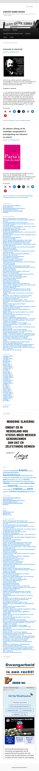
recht (21, 483)
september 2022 (7, 356)
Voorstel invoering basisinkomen (12, 260)
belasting (23, 475)
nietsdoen (16, 483)
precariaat (19, 197)
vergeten (30, 486)
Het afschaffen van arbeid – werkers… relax (15, 299)
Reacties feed (6, 513)
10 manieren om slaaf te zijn (11, 298)
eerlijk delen (29, 477)
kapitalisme (6, 481)
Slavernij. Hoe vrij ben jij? (10, 255)
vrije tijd (10, 489)
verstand (5, 489)
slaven (5, 486)
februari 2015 (6, 372)
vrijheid (17, 488)
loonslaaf (24, 481)
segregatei (25, 197)
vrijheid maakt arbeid (14, 11)
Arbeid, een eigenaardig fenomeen (12, 343)
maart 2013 (6, 388)
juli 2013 (5, 384)
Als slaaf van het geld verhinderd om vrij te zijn (16, 314)
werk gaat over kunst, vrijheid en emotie (13, 33)
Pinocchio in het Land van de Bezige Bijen (15, 276)
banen (16, 473)
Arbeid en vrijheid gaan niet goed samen (14, 317)
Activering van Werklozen (10, 249)
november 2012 (7, 394)
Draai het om (6, 30)
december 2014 (7, 375)
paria (14, 197)
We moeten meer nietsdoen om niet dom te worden (17, 295)
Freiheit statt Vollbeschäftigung (11, 205)
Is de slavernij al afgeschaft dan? (12, 278)
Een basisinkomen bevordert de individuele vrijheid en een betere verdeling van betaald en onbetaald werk (18, 345)
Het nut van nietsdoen (9, 316)
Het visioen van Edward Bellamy (12, 237)
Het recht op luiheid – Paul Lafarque (13, 259)
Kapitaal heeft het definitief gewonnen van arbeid (16, 289)
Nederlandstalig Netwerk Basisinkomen (14, 208)
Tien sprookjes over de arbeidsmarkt (13, 256)
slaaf (32, 483)
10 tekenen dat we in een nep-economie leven (15, 297)
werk (30, 488)
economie (15, 477)
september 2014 (7, 377)
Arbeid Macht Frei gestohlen (11, 257)
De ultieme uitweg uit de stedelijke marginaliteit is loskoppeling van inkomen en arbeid (19, 307)
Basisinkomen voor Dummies (11, 282)
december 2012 (7, 392)
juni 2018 (5, 360)
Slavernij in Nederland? (9, 287)
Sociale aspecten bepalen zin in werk (13, 332)
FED (34, 477)
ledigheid (18, 481)
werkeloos (6, 491)
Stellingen (14, 30)
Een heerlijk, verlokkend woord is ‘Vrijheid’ (15, 337)
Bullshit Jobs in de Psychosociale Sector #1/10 (16, 243)
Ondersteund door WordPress (19, 767)
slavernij (27, 120)
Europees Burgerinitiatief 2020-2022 (13, 211)
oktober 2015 (6, 365)
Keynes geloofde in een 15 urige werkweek (15, 329)
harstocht (21, 479)
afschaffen (6, 470)
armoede (22, 120)
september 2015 (7, 367)
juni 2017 (5, 363)
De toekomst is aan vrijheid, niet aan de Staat (15, 336)
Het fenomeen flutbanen (9, 270)
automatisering (8, 473)
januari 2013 (6, 391)
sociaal (20, 486)
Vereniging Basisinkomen (10, 209)
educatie (22, 477)
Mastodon (6, 212)
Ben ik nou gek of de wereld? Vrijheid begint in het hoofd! (19, 318)
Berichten (28, 33)
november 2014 (7, 376)
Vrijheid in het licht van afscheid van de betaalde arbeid (18, 335)
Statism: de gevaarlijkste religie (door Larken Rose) (17, 240)
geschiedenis (11, 479)
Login (4, 510)
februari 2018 (6, 361)
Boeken (5, 37)
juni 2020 (5, 357)
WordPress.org (7, 514)
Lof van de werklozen (9, 264)
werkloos (32, 491)
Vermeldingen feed (8, 512)
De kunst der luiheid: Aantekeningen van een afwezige (18, 274)
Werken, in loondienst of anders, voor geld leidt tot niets (19, 333)
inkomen (27, 479)
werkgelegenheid (23, 491)
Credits (11, 37)
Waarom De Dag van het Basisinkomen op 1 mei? (17, 241)
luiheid (6, 483)
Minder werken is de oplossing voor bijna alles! (16, 266)
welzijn (24, 489)
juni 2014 (5, 379)
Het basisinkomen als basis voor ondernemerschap (17, 331)
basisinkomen (29, 195)
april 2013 (5, 387)
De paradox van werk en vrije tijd (12, 350)
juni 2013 (5, 386)
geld (5, 479)
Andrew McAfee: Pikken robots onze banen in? (16, 283)
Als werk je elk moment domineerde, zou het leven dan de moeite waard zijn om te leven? (19, 227)
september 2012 (7, 396)
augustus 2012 (7, 398)
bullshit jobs (7, 477)
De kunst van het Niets (9, 238)
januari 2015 (6, 373)
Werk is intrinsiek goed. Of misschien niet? (15, 218)
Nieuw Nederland (8, 207)
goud (17, 479)
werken (13, 491)
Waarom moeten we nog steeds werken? (14, 304)
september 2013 (7, 383)
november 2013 (7, 380)
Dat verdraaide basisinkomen (11, 280)
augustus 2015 (7, 368)
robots (27, 483)
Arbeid (23, 470)
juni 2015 (5, 369)
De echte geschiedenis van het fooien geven (15, 222)
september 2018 (7, 358)
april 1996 (5, 400)
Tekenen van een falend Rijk (11, 272)
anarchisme (14, 471)
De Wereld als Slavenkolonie (11, 230)
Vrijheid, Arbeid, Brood (9, 279)
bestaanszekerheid (8, 197)
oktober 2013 (6, 381)
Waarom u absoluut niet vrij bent (12, 275)
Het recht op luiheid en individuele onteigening (16, 253)
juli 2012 (5, 399)
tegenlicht (25, 486)
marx (11, 483)
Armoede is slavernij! (13, 49)
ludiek (29, 481)
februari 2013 (6, 390)
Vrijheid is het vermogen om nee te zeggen (15, 322)
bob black (30, 475)
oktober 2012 (6, 395)
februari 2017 (6, 364)
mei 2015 (5, 371)
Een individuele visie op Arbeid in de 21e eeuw (16, 271)
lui (32, 481)
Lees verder (30, 104)
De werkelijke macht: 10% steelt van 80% (14, 229)
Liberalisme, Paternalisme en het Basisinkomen (16, 341)
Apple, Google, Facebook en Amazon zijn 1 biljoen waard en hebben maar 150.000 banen (19, 285)
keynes (12, 481)
